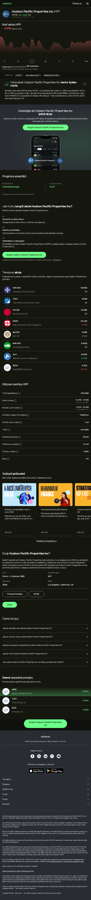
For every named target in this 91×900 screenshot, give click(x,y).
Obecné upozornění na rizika (11, 871)
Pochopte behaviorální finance (54, 510)
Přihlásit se (77, 3)
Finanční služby (15, 594)
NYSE (36, 594)
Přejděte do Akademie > (46, 541)
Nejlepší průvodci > (52, 75)
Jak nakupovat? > (33, 75)
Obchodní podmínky (56, 861)
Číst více (8, 532)
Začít (9, 605)
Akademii (57, 260)
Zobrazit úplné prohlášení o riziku (73, 861)
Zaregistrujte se (6, 67)
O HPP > (19, 75)
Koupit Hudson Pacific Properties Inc (45, 127)
